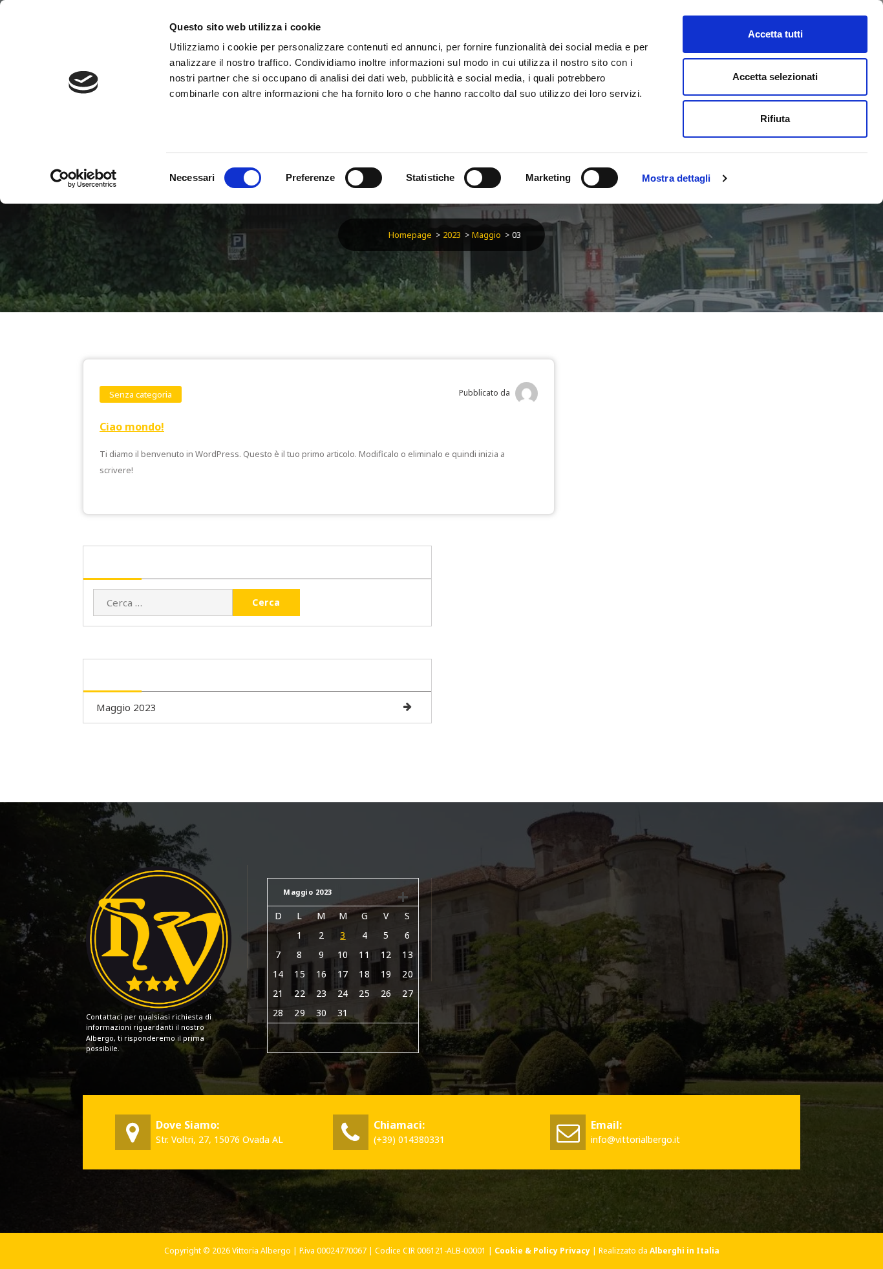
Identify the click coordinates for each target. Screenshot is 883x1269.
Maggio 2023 (126, 707)
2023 (452, 234)
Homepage (410, 234)
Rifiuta (775, 118)
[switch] (363, 177)
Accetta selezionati (775, 76)
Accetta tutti (775, 33)
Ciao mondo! (132, 427)
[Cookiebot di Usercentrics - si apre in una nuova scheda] (83, 178)
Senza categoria (140, 394)
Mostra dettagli (676, 178)
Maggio (486, 234)
